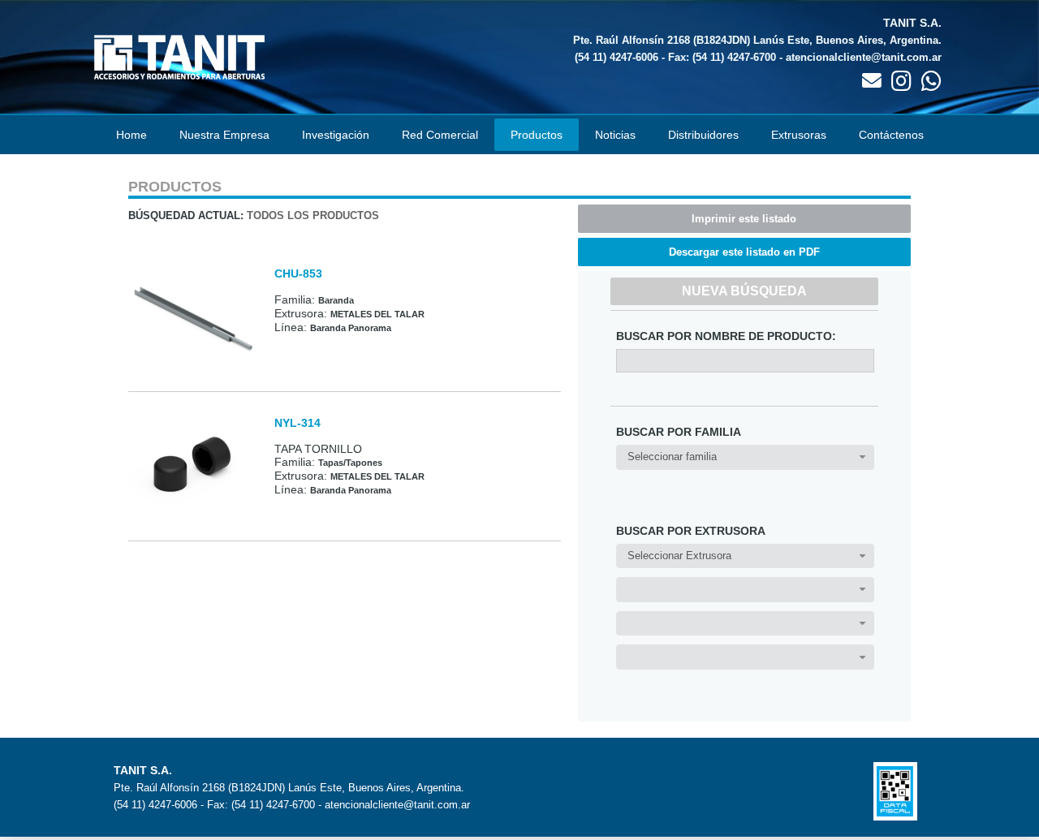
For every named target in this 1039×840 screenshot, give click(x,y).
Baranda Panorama (350, 328)
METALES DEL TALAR (377, 314)
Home (131, 134)
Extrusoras (798, 134)
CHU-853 (298, 273)
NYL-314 (297, 422)
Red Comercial (440, 134)
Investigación (335, 134)
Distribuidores (703, 134)
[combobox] (745, 457)
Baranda (336, 300)
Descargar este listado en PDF (744, 252)
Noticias (615, 134)
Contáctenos (891, 134)
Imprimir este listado (744, 219)
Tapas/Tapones (350, 462)
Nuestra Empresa (224, 134)
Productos (537, 134)
